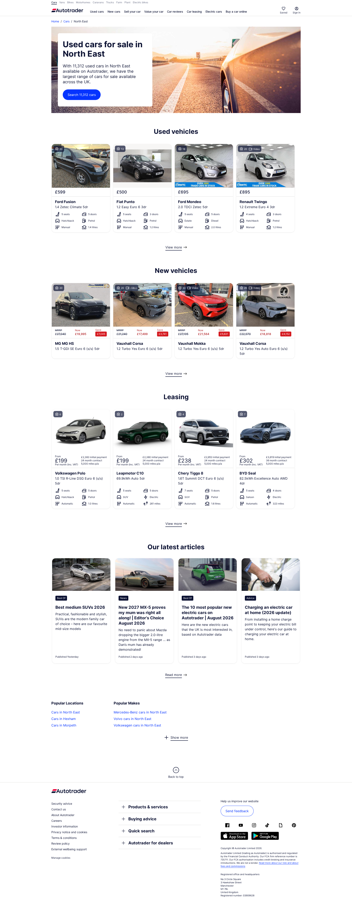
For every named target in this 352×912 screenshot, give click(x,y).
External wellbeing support (69, 849)
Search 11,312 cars (82, 95)
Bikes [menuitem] (70, 2)
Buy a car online (236, 11)
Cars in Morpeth (63, 725)
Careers (56, 820)
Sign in (296, 12)
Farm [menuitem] (119, 2)
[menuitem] (97, 12)
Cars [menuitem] (54, 2)
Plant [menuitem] (127, 2)
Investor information (64, 826)
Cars (66, 21)
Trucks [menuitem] (110, 2)
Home (55, 21)
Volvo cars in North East (132, 719)
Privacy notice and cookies (69, 832)
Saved (283, 12)
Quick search (141, 830)
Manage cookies (60, 857)
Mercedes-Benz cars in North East (140, 712)
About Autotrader (62, 815)
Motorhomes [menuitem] (83, 2)
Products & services (148, 806)
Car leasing (194, 11)
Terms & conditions (64, 837)
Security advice (61, 803)
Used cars (97, 11)
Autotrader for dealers (150, 843)
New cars (114, 11)
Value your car (153, 11)
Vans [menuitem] (62, 2)
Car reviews (175, 11)
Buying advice (142, 818)
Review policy (60, 843)
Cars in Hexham (63, 719)
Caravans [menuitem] (98, 2)
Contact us (58, 809)
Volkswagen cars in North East (137, 725)
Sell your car (132, 11)
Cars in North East (65, 712)
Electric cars (214, 11)
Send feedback (237, 811)
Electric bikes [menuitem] (140, 2)
